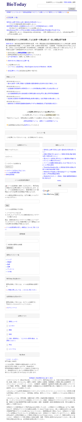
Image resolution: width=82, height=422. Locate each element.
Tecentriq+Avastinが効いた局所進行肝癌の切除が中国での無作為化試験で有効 (59, 168)
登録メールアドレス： (12, 150)
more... (59, 180)
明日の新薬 (67, 2)
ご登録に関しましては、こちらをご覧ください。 (22, 290)
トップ (9, 259)
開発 (10, 330)
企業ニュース (43, 12)
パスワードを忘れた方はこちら (16, 170)
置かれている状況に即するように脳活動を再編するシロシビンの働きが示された (59, 159)
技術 (10, 334)
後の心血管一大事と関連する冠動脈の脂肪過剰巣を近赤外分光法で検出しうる (32, 83)
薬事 (8, 267)
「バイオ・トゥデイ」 (12, 359)
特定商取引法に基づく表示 (44, 378)
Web (45, 194)
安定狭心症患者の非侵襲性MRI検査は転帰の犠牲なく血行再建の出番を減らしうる (33, 98)
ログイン (35, 12)
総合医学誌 (19, 67)
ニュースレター (17, 12)
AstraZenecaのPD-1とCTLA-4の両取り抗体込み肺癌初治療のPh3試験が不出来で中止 (33, 30)
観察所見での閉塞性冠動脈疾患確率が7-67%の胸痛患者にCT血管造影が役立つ (32, 103)
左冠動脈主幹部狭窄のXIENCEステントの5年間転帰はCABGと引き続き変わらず (33, 88)
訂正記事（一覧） (13, 17)
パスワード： (9, 156)
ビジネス (11, 326)
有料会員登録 (27, 12)
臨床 (8, 264)
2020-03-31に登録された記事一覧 (18, 61)
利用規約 (32, 378)
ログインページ (12, 308)
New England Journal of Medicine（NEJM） (39, 67)
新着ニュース (63, 12)
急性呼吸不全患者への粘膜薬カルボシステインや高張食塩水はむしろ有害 (30, 26)
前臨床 (9, 262)
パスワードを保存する (14, 163)
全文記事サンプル (13, 71)
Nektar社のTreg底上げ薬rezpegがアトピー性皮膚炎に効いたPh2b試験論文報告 (59, 173)
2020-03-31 (9, 44)
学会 (10, 345)
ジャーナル (11, 67)
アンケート (10, 269)
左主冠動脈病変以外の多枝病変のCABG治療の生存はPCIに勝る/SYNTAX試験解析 (33, 93)
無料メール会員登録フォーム (49, 121)
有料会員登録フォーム (31, 121)
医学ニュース (53, 12)
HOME (9, 12)
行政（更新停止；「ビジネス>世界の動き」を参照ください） (22, 339)
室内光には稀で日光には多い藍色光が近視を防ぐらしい (24, 22)
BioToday (51, 194)
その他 (9, 271)
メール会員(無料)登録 (13, 172)
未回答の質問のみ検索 (15, 244)
